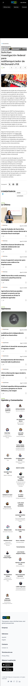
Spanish (4, 637)
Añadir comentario (20, 193)
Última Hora (6, 7)
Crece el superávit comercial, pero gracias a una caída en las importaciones (13, 262)
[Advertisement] (14, 24)
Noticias (16, 7)
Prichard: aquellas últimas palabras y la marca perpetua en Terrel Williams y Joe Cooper (13, 388)
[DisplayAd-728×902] (14, 49)
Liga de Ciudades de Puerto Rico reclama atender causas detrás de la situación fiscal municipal (14, 231)
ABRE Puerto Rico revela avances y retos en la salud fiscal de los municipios (13, 278)
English (4, 639)
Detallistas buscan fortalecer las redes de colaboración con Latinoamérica (12, 247)
